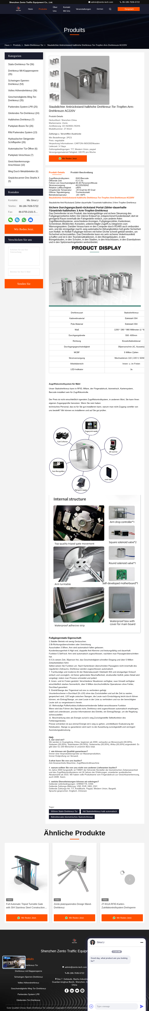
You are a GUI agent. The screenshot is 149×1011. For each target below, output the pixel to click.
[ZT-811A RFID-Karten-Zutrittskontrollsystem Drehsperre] (74, 872)
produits (17, 45)
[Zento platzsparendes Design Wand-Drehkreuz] (26, 872)
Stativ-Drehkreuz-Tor (33, 45)
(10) (19, 163)
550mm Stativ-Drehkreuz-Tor (64, 811)
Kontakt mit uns (66, 9)
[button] (19, 879)
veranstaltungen (83, 9)
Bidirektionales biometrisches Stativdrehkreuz (72, 817)
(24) (23, 113)
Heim (30, 9)
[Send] (141, 1006)
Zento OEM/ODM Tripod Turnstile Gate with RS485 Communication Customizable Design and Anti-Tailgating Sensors (121, 906)
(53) (19, 82)
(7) (21, 119)
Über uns (55, 9)
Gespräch (129, 9)
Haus (7, 45)
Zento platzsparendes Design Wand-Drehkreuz (25, 906)
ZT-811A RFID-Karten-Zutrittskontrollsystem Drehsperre (71, 906)
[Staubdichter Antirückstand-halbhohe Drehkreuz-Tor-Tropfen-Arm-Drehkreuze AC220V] (85, 80)
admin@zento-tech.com (102, 2)
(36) (22, 90)
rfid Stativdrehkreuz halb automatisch (100, 811)
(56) (21, 64)
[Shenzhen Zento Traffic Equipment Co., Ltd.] (18, 9)
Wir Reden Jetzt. (24, 229)
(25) (23, 107)
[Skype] (17, 220)
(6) (22, 148)
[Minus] (141, 942)
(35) (23, 72)
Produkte (43, 9)
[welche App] (24, 220)
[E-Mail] (30, 220)
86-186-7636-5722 (131, 2)
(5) (23, 179)
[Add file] (91, 1006)
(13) (22, 132)
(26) (20, 126)
